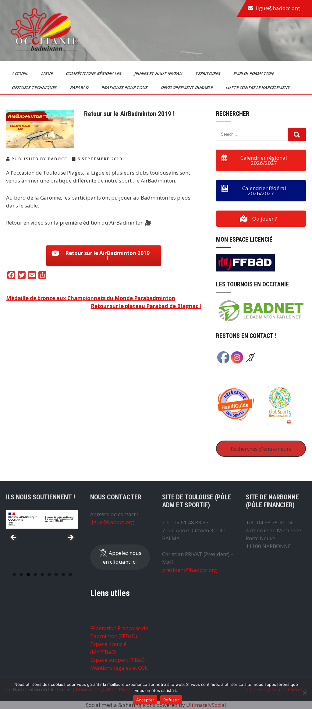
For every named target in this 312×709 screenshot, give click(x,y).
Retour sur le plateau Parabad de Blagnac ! (146, 306)
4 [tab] (35, 574)
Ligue (47, 73)
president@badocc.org (189, 569)
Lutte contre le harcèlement (258, 87)
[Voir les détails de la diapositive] (42, 519)
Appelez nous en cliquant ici (122, 557)
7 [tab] (56, 574)
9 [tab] (70, 574)
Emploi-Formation (254, 73)
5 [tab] (42, 574)
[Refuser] (304, 693)
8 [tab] (63, 574)
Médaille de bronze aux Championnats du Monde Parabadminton (90, 298)
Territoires (208, 73)
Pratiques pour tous (125, 87)
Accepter (145, 699)
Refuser (171, 699)
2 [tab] (21, 574)
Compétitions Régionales (94, 73)
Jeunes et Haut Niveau (159, 73)
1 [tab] (14, 574)
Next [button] (70, 537)
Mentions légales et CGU (119, 667)
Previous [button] (13, 537)
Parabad (79, 87)
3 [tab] (28, 574)
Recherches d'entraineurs (261, 448)
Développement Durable (187, 87)
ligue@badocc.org (278, 8)
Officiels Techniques (34, 87)
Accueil (20, 73)
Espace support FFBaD (117, 659)
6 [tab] (49, 574)
